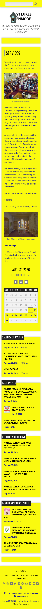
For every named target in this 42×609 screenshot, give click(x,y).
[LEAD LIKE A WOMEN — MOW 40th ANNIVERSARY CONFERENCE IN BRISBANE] (7, 531)
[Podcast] (8, 583)
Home (6, 575)
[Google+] (19, 583)
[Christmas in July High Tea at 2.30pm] (7, 411)
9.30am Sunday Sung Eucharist (19, 343)
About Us (14, 575)
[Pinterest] (22, 583)
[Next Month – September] (16, 282)
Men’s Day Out (11, 369)
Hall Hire (34, 575)
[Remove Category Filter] (28, 275)
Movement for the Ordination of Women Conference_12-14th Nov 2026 (20, 513)
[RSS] (4, 583)
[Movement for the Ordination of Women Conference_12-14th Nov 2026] (7, 513)
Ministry (24, 575)
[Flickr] (34, 583)
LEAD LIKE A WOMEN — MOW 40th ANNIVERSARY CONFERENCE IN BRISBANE (24, 530)
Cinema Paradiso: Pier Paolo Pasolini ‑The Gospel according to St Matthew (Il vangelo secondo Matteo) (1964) (20, 393)
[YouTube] (26, 583)
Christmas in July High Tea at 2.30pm (23, 408)
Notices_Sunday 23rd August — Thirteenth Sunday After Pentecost (20, 446)
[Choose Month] (21, 282)
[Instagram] (37, 583)
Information (21, 578)
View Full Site (21, 571)
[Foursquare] (21, 587)
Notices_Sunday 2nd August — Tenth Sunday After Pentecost (20, 488)
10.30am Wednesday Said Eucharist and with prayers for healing (20, 356)
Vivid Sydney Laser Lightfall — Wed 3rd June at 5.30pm (19, 421)
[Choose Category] (26, 282)
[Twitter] (15, 583)
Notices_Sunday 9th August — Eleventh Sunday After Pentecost (19, 474)
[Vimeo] (30, 583)
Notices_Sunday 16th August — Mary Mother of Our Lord (20, 459)
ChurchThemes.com (21, 604)
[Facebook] (11, 583)
